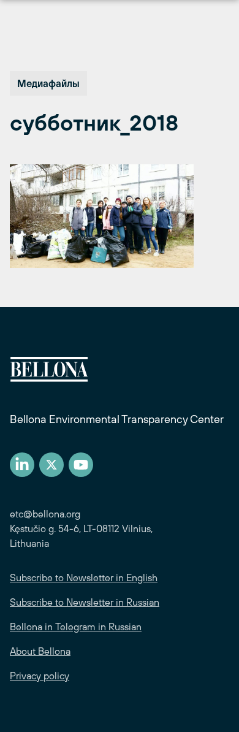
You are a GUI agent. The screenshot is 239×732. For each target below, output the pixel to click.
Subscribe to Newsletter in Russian (84, 602)
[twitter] (51, 464)
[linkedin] (22, 464)
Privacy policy (39, 675)
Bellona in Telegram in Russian (76, 626)
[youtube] (81, 464)
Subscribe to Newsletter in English (83, 577)
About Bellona (40, 651)
